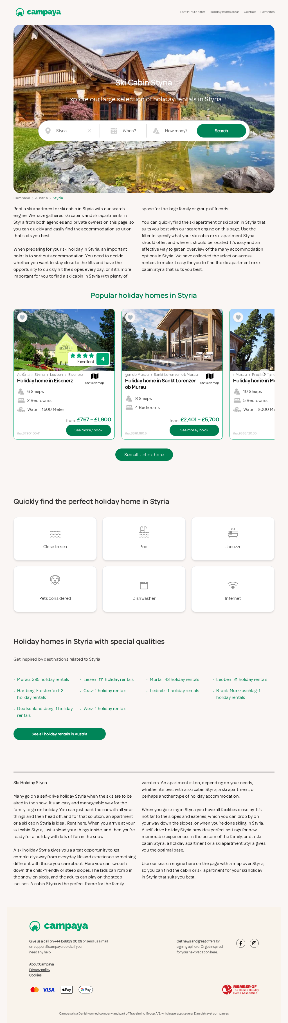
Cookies (35, 975)
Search (221, 131)
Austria (41, 198)
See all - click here (144, 455)
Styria (58, 198)
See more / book (88, 430)
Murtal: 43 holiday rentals (174, 679)
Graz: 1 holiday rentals (105, 691)
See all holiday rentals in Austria (59, 734)
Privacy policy (39, 970)
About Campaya (41, 964)
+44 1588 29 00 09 (68, 941)
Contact (250, 12)
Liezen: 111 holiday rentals (109, 679)
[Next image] (264, 374)
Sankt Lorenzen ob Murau (176, 374)
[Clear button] (89, 130)
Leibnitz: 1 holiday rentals (174, 691)
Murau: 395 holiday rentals (43, 679)
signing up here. (188, 946)
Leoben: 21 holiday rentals (241, 679)
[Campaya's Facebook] (240, 943)
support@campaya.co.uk (53, 946)
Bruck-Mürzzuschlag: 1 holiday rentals (238, 694)
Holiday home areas (224, 12)
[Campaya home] (37, 12)
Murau (241, 374)
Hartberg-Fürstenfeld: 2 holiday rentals (40, 694)
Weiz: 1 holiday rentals (105, 708)
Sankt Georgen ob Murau (127, 374)
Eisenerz (75, 374)
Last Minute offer (192, 12)
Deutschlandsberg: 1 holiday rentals (45, 712)
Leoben (56, 374)
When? (129, 131)
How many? (176, 131)
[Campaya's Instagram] (254, 943)
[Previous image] (23, 374)
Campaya (22, 198)
